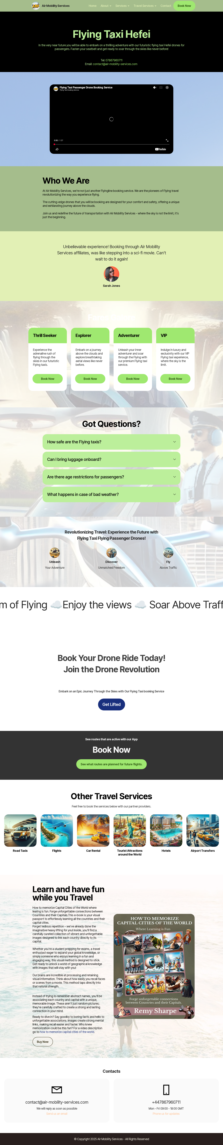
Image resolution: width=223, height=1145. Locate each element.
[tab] (111, 442)
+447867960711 (166, 1102)
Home (93, 5)
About (105, 5)
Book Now (184, 5)
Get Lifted (111, 704)
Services (121, 5)
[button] (111, 442)
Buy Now (43, 1041)
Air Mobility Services (56, 5)
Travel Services (144, 5)
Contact (166, 5)
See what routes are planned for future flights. (111, 764)
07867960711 (114, 60)
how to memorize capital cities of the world (67, 1032)
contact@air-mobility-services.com (115, 64)
